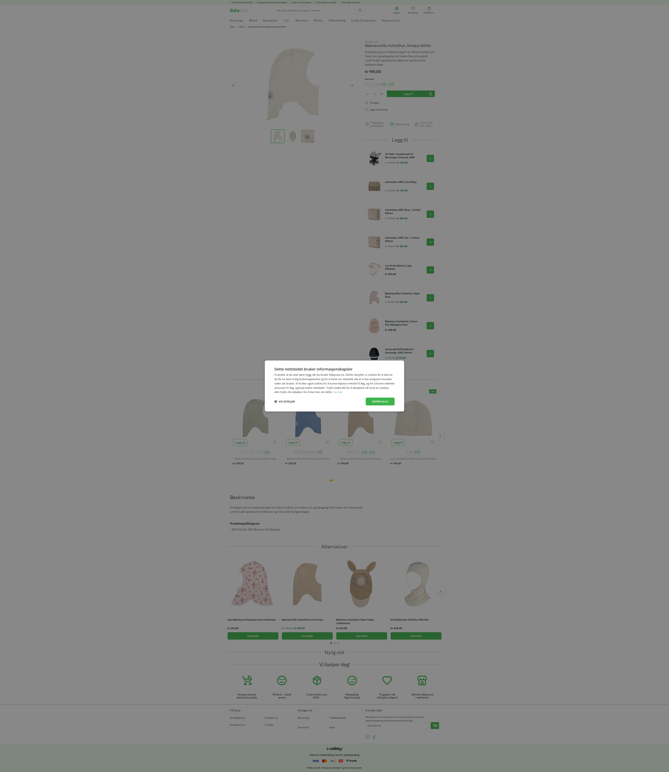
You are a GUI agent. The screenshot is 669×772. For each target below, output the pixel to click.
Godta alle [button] (380, 401)
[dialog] (334, 386)
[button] (284, 401)
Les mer (338, 392)
